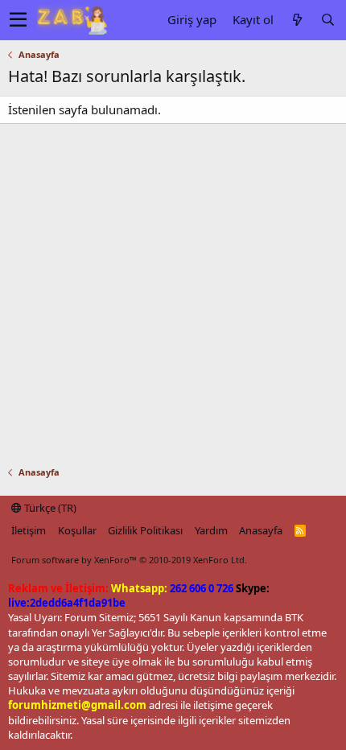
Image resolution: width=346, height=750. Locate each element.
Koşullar (77, 530)
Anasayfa (260, 530)
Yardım (211, 530)
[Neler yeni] (297, 20)
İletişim (28, 530)
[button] (18, 20)
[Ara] (327, 20)
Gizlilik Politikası (145, 530)
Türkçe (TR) (49, 508)
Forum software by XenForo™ (129, 560)
